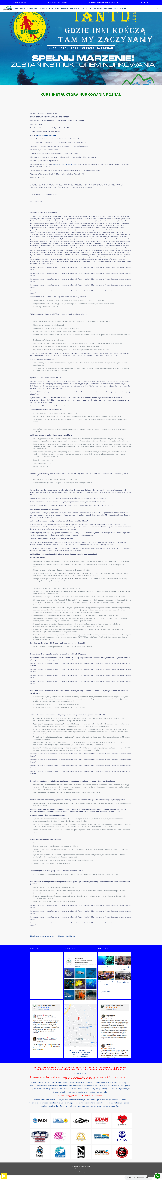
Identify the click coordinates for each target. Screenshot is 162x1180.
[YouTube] (82, 1172)
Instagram (69, 949)
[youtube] (144, 2)
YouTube (103, 949)
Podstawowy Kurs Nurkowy (66, 936)
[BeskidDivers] (7, 8)
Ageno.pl (84, 1168)
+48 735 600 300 (20, 2)
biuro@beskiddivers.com (83, 1050)
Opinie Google (106, 996)
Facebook (35, 949)
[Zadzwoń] (157, 1176)
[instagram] (147, 2)
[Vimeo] (80, 1172)
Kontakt (68, 996)
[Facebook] (141, 2)
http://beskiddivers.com (46, 135)
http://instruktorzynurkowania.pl (42, 936)
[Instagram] (85, 1172)
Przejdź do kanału (105, 992)
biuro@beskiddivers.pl (59, 2)
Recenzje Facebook (40, 996)
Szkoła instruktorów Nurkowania (65, 164)
